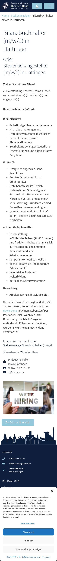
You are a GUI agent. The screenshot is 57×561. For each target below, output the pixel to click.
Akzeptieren (28, 531)
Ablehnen (28, 540)
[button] (52, 491)
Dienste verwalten (28, 523)
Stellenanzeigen (20, 15)
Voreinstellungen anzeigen (28, 549)
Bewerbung (10, 310)
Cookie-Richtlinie (14, 557)
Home (5, 15)
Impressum (46, 557)
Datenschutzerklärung (31, 557)
